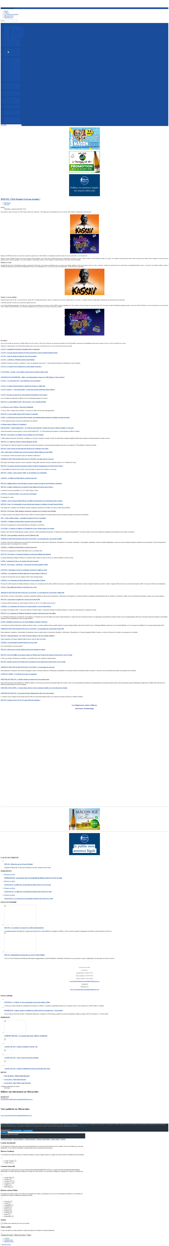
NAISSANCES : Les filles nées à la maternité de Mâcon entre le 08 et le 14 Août (28, 891)
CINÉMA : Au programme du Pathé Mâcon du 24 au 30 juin (19, 642)
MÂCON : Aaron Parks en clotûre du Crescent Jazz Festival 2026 (20, 599)
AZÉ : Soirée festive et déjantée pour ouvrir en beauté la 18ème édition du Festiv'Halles (27, 452)
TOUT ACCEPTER (17, 1130)
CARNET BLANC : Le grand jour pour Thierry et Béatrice (25, 1036)
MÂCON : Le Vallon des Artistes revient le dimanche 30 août (19, 441)
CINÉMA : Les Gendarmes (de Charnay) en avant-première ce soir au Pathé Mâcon (26, 606)
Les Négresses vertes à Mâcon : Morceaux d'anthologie (17, 407)
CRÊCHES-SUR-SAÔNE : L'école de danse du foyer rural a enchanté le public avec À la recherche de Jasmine (34, 688)
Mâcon (6, 11)
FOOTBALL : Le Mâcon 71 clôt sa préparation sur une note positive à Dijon (27, 1002)
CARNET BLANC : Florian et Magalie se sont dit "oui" (21, 1046)
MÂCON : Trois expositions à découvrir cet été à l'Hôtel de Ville (20, 535)
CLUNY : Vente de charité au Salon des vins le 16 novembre (19, 356)
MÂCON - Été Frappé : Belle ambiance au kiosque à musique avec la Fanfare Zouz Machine (28, 511)
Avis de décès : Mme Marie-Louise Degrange (17, 1083)
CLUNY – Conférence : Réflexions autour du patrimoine (18, 359)
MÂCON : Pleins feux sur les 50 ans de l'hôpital (18, 864)
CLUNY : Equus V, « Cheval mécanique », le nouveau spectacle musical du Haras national (28, 389)
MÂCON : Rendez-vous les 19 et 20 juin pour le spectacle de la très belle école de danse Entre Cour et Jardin (33, 662)
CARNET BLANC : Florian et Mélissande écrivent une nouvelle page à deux (27, 1068)
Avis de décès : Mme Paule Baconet (16, 1076)
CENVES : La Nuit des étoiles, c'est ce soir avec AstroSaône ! (19, 494)
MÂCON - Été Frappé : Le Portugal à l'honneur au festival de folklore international (26, 554)
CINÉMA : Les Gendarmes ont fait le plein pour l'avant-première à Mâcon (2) (24, 573)
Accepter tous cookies (7, 1235)
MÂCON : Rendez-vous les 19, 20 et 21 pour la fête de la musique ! (20, 700)
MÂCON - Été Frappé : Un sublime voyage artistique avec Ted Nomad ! (22, 434)
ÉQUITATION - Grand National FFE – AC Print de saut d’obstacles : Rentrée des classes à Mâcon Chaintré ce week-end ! (37, 428)
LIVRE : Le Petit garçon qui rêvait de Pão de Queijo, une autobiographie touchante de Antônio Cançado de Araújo (35, 417)
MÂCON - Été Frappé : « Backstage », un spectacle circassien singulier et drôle (24, 564)
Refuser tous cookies (20, 1235)
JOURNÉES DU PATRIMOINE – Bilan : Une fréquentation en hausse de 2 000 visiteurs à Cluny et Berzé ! (33, 377)
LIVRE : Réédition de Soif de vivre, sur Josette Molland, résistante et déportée (24, 622)
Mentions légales (9, 1241)
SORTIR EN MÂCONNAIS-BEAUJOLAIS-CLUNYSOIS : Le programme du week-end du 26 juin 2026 (32, 628)
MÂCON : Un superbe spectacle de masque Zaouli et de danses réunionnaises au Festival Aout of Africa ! (32, 466)
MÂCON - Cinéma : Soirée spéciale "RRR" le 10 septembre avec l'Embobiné (24, 473)
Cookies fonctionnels (6, 1139)
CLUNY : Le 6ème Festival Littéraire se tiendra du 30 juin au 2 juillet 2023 (23, 386)
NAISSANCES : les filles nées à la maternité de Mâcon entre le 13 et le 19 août (27, 884)
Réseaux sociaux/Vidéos (43, 1139)
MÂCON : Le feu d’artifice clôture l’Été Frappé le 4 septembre (19, 414)
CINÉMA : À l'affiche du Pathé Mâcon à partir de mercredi (19, 478)
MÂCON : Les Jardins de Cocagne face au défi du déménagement (24, 927)
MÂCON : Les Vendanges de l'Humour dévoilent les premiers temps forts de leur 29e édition (28, 613)
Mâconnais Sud (8, 17)
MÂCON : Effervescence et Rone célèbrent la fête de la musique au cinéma (23, 649)
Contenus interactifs (30, 1139)
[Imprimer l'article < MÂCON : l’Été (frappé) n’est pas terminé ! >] (7, 203)
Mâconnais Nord (9, 16)
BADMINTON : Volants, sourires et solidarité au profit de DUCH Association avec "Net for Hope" (33, 1010)
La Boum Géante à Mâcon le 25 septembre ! (14, 424)
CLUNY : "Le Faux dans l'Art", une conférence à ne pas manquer (21, 380)
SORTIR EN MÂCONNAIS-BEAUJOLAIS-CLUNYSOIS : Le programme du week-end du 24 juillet (31, 539)
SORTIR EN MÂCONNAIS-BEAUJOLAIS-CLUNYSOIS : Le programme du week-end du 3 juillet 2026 (32, 592)
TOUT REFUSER (27, 1130)
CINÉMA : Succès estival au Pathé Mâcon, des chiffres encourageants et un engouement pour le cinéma (31, 501)
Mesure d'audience (18, 1139)
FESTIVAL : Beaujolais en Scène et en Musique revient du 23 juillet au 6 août (24, 570)
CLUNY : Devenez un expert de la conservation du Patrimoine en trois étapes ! (24, 395)
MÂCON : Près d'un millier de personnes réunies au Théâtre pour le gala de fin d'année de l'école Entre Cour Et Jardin (36, 655)
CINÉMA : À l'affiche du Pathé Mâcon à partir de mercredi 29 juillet (21, 521)
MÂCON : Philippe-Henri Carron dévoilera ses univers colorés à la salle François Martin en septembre (31, 483)
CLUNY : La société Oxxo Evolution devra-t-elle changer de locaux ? (21, 366)
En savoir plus (82, 1126)
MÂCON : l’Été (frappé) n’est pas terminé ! (20, 199)
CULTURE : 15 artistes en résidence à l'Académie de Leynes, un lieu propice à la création (27, 528)
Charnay (6, 12)
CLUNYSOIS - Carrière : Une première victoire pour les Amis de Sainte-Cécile (24, 372)
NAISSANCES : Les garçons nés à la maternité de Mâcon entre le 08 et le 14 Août (28, 898)
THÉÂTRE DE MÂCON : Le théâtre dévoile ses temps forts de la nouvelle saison (25, 679)
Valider (29, 1235)
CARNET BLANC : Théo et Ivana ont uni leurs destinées (21, 1057)
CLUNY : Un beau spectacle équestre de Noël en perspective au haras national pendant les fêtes (29, 352)
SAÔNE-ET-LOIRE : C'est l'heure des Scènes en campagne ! (19, 674)
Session (63, 1139)
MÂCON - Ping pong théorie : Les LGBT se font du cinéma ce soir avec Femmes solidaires (28, 635)
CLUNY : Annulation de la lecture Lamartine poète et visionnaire (20, 349)
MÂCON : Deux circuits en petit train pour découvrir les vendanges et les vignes (24, 448)
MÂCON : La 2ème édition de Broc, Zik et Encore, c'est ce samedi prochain (23, 402)
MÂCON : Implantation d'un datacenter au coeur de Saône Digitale (24, 955)
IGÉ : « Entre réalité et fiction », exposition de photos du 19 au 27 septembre (23, 518)
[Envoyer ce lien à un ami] (6, 204)
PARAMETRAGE (5, 1130)
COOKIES (4, 1132)
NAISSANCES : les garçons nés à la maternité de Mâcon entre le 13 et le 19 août (33, 878)
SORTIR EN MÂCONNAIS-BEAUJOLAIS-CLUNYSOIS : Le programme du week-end (27, 667)
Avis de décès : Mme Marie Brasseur (15, 1079)
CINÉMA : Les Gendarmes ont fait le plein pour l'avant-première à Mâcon (23, 580)
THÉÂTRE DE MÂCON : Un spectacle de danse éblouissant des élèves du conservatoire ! (27, 693)
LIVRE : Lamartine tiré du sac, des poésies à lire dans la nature (20, 561)
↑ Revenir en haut (6, 1244)
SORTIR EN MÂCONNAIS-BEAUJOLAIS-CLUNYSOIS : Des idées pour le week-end (27, 459)
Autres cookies (55, 1139)
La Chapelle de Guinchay (11, 14)
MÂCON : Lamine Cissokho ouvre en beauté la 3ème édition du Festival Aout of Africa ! (27, 487)
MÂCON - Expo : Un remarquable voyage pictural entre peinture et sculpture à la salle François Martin (32, 504)
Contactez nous (8, 1240)
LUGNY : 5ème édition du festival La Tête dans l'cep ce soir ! (19, 587)
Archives (6, 1238)
